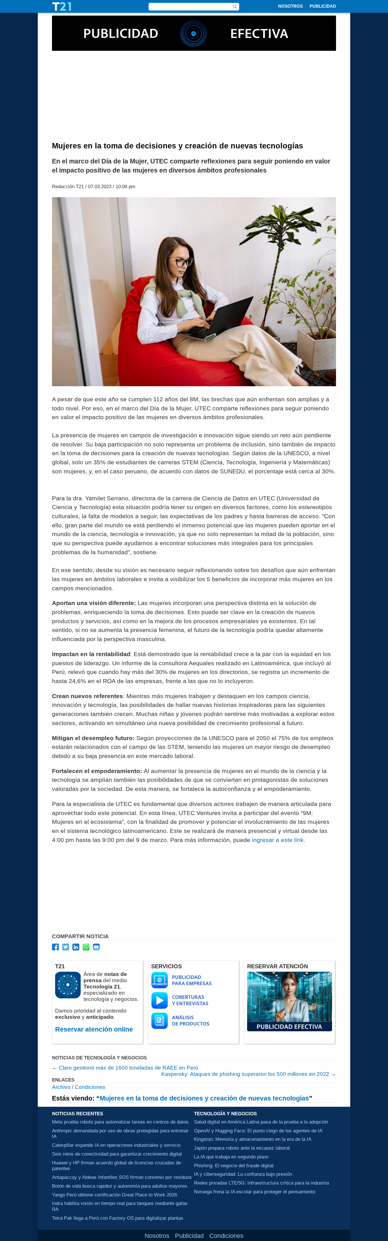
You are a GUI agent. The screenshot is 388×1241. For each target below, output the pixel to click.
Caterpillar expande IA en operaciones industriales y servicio (116, 1145)
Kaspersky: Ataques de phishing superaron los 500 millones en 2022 (245, 1074)
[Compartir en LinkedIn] (75, 947)
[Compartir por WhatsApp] (86, 947)
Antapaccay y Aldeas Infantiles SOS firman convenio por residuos (122, 1177)
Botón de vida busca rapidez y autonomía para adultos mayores (119, 1186)
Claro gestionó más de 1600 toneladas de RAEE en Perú (128, 1068)
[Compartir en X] (65, 947)
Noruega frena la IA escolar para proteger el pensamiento (254, 1191)
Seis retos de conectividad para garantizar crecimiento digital (117, 1154)
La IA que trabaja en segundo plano (231, 1157)
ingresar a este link (278, 840)
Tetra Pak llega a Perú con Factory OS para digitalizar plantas (117, 1218)
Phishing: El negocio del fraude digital (234, 1165)
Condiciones (90, 1087)
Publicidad (323, 6)
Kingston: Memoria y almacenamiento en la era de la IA (252, 1139)
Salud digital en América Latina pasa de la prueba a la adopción (261, 1122)
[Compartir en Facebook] (55, 947)
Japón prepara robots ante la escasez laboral (242, 1148)
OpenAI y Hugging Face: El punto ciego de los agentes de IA (258, 1130)
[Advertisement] (194, 99)
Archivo (61, 1087)
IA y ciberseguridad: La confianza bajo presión (243, 1174)
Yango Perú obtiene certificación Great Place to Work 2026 (114, 1195)
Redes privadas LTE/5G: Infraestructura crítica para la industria (261, 1183)
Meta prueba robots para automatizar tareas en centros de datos (120, 1122)
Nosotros (290, 6)
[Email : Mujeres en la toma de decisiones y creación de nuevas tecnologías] (96, 947)
